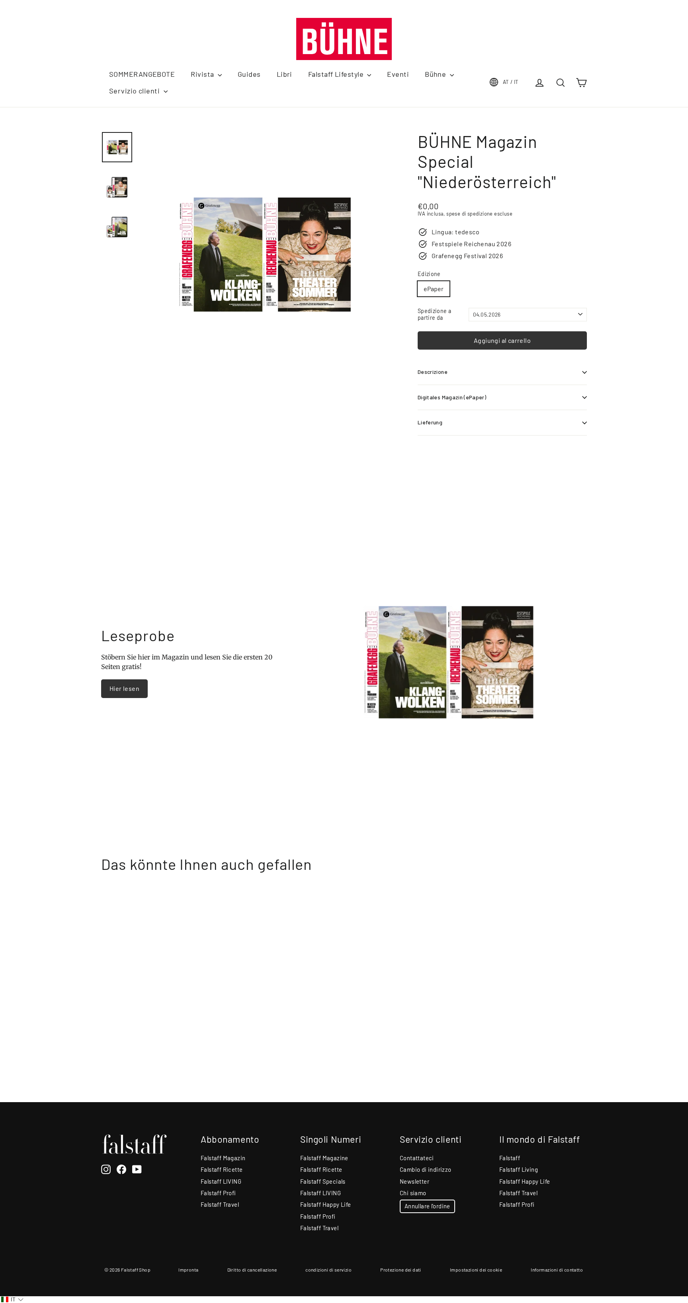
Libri (284, 74)
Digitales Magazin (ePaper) (452, 397)
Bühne (436, 74)
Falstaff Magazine (324, 1157)
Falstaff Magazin (223, 1157)
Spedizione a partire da (434, 314)
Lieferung (430, 422)
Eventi (398, 74)
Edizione (429, 274)
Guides (249, 74)
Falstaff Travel (220, 1204)
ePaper (434, 288)
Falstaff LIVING (221, 1181)
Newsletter (414, 1181)
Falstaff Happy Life (325, 1204)
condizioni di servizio (328, 1269)
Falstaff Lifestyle (337, 74)
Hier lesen (124, 688)
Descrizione (433, 371)
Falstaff (509, 1157)
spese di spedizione (469, 213)
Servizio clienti (135, 90)
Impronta (188, 1269)
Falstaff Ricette (221, 1169)
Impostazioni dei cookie (476, 1269)
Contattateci (417, 1157)
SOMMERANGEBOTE (142, 74)
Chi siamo (413, 1192)
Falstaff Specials (323, 1181)
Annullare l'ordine (427, 1206)
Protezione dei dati (400, 1269)
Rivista (203, 74)
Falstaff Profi (218, 1192)
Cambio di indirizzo (426, 1169)
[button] (12, 1299)
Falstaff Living (518, 1169)
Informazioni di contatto (557, 1269)
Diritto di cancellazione (252, 1269)
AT (511, 82)
